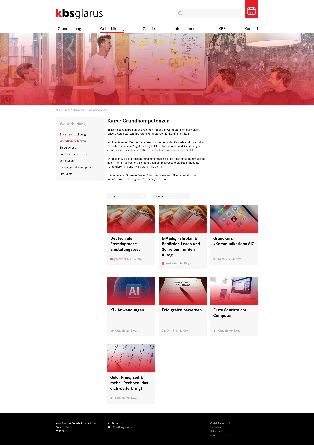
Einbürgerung (68, 147)
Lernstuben (67, 160)
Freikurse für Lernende (74, 154)
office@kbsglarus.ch (122, 427)
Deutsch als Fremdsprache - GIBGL (172, 150)
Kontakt (251, 28)
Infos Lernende (187, 28)
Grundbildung (69, 28)
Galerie (149, 28)
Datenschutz (216, 431)
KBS (222, 28)
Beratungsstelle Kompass (75, 167)
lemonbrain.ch (224, 435)
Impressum (215, 427)
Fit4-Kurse (66, 174)
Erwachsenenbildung (73, 134)
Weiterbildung (112, 28)
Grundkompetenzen (73, 141)
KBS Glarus (61, 109)
